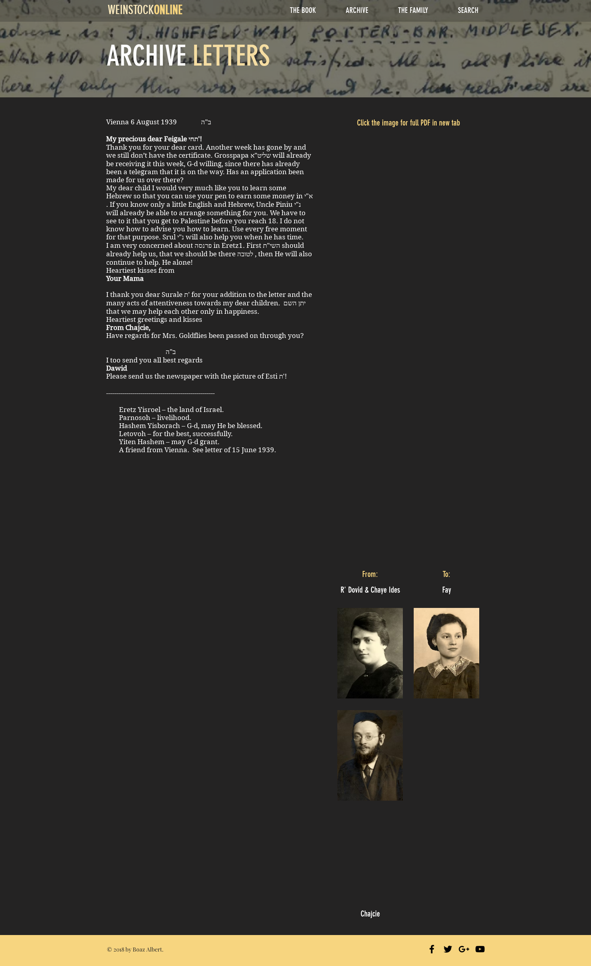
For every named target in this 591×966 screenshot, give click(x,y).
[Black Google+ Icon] (464, 949)
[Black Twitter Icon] (448, 949)
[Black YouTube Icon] (480, 949)
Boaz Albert (147, 949)
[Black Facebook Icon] (431, 949)
